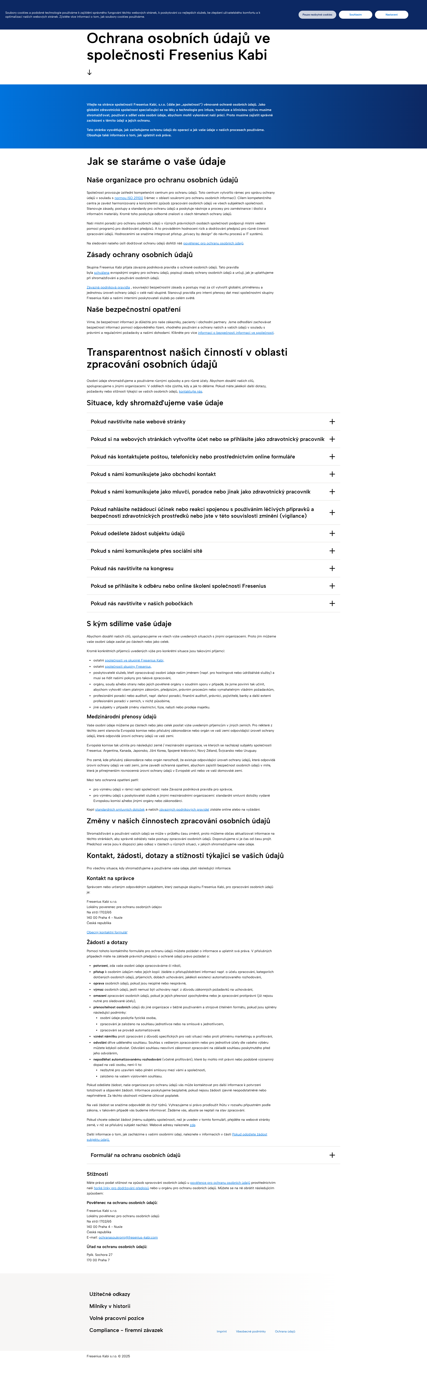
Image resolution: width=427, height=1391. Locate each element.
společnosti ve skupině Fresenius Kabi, (134, 660)
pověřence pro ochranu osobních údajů (220, 1183)
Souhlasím (355, 14)
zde (192, 1125)
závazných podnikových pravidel (184, 809)
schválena (101, 273)
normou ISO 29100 (129, 198)
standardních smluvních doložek (120, 809)
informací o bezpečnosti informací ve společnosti (236, 333)
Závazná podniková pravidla (108, 287)
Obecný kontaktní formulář (107, 932)
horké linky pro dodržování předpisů (121, 1188)
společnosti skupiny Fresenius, (128, 666)
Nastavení (392, 14)
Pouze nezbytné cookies (317, 14)
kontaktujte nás (190, 391)
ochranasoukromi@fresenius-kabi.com (128, 1237)
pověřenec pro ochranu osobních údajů (213, 243)
